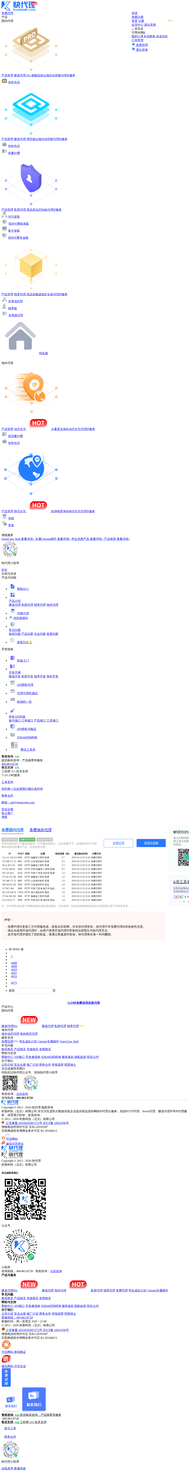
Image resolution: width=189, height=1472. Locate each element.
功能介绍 (23, 613)
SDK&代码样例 (27, 737)
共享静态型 (15, 315)
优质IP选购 (151, 842)
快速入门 (23, 660)
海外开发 (52, 676)
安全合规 (20, 1064)
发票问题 (52, 633)
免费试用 (118, 843)
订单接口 (27, 720)
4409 (14, 966)
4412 (14, 976)
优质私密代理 (9, 839)
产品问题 (27, 633)
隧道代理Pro (9, 1026)
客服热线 (20, 1468)
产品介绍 (15, 600)
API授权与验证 (26, 729)
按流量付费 (15, 436)
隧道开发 (15, 676)
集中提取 (14, 230)
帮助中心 (23, 589)
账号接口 (15, 720)
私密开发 (27, 676)
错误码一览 (24, 701)
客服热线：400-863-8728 (17, 1317)
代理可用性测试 (27, 693)
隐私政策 (80, 1057)
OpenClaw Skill (69, 1041)
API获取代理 (25, 684)
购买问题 (15, 633)
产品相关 (20, 1049)
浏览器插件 (20, 618)
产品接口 (40, 720)
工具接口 (52, 720)
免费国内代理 (12, 830)
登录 (135, 13)
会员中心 (137, 24)
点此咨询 (22, 1093)
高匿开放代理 (27, 839)
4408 (14, 962)
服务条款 (68, 1057)
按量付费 (14, 153)
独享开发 (40, 676)
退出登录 (150, 24)
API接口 (19, 1057)
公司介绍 (7, 1064)
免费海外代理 (41, 830)
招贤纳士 (70, 1064)
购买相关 (7, 1049)
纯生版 (43, 353)
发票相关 (45, 1049)
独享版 (12, 308)
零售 (11, 525)
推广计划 (32, 1064)
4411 (14, 972)
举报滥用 (57, 1064)
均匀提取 (14, 216)
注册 (141, 20)
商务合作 (45, 1064)
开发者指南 (32, 1057)
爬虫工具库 (28, 749)
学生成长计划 (28, 1041)
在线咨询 (7, 1468)
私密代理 (27, 604)
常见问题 (15, 630)
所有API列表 (17, 716)
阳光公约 (93, 1057)
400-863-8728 (9, 764)
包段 (11, 518)
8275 (14, 982)
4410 (14, 969)
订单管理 (137, 40)
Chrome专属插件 (48, 1041)
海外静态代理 (29, 1033)
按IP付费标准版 (18, 223)
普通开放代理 (44, 839)
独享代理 (40, 604)
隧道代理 (15, 604)
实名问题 (40, 633)
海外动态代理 (10, 1033)
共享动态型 (15, 301)
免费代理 (122, 1290)
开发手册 (15, 672)
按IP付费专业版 (18, 237)
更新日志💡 (24, 642)
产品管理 (7, 75)
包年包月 (14, 82)
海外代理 (52, 604)
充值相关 (32, 1049)
